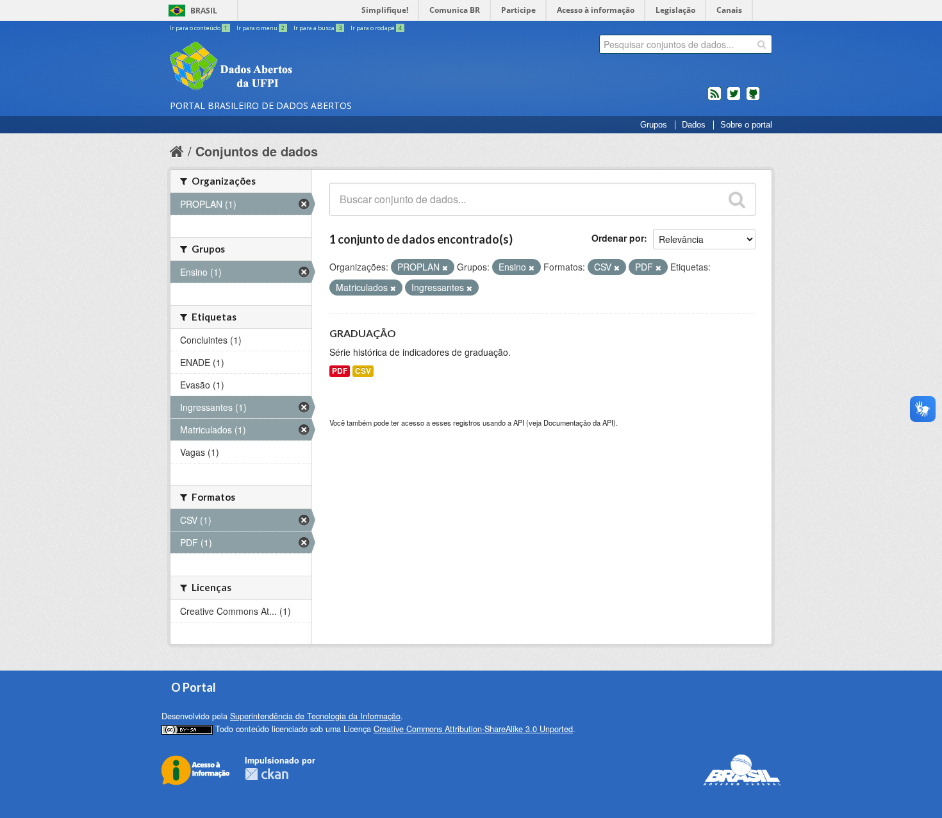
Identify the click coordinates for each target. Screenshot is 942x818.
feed (714, 98)
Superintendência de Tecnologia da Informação (315, 716)
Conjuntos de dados (256, 151)
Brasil (203, 10)
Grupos (653, 125)
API (518, 422)
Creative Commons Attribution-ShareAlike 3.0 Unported (473, 729)
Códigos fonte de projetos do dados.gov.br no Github (753, 98)
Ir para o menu (260, 28)
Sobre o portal (746, 125)
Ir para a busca (317, 28)
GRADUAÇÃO (362, 333)
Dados (694, 125)
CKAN (266, 774)
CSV (363, 370)
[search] (761, 44)
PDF (339, 370)
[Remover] (445, 267)
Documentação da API (578, 422)
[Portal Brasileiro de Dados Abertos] (307, 67)
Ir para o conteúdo (198, 28)
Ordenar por (617, 237)
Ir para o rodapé (376, 28)
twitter (733, 98)
